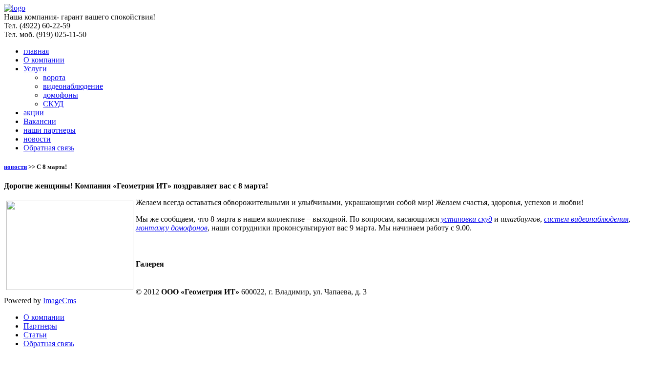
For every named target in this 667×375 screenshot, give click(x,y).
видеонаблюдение (73, 86)
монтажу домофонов (172, 228)
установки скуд (466, 219)
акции (33, 112)
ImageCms (59, 300)
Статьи (35, 335)
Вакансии (39, 121)
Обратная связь (48, 148)
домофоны (60, 95)
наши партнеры (49, 130)
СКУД (53, 104)
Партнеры (40, 326)
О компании (43, 60)
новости (37, 139)
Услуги (35, 68)
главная (36, 51)
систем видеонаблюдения (586, 219)
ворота (54, 77)
